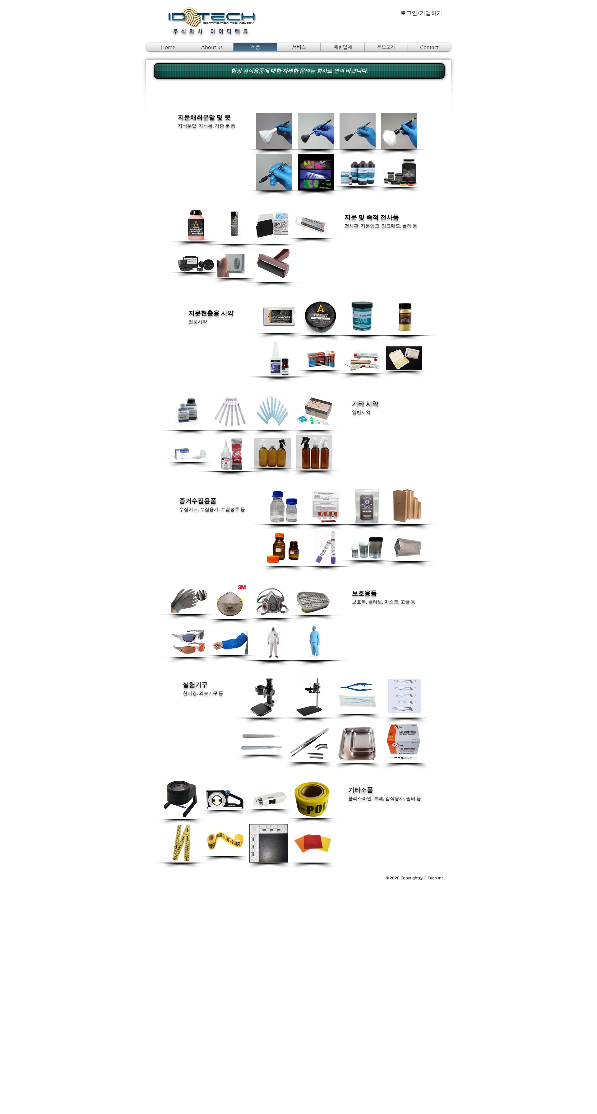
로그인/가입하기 (421, 13)
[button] (274, 131)
